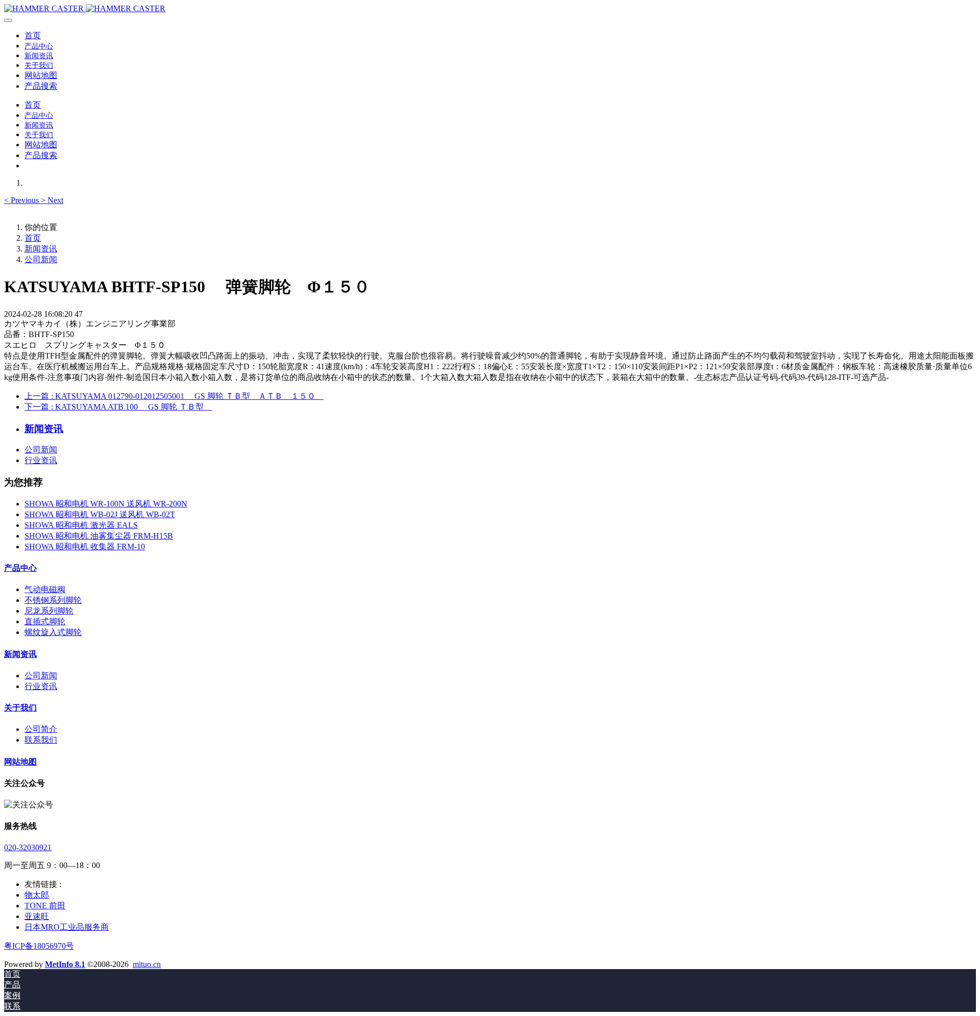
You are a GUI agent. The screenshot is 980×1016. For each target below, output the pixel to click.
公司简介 (40, 729)
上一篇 (174, 396)
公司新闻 (40, 259)
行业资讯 (40, 460)
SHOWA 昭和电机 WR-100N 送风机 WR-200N (105, 503)
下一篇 (118, 406)
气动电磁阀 (44, 589)
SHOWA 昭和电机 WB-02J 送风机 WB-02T (99, 514)
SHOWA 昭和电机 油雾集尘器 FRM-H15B (98, 535)
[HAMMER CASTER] (490, 8)
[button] (22, 200)
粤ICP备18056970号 (39, 946)
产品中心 (20, 568)
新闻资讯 (40, 248)
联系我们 (40, 739)
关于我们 (20, 707)
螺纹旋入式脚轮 (53, 632)
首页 (32, 35)
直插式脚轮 (44, 621)
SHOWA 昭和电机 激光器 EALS (81, 525)
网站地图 (20, 761)
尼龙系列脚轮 (49, 610)
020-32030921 (28, 847)
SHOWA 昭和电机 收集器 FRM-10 (84, 546)
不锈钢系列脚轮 (53, 600)
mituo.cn (147, 964)
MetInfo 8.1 (65, 964)
